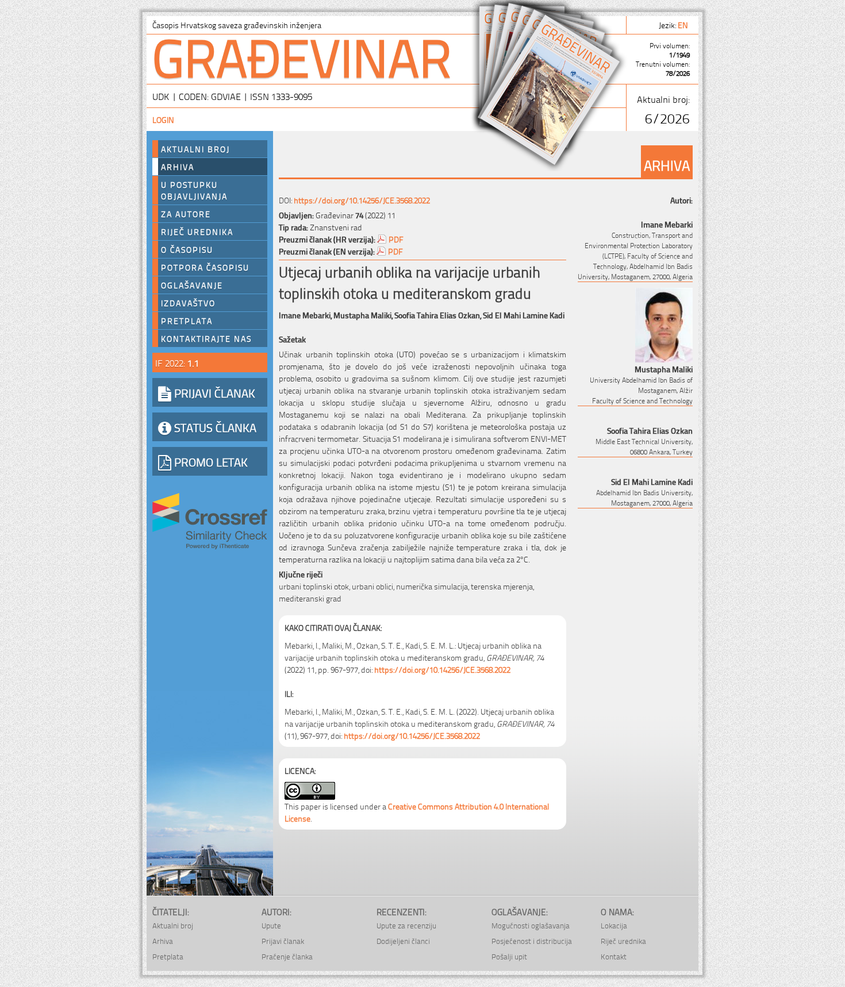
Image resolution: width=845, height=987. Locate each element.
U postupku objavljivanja (194, 190)
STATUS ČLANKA (213, 426)
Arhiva (177, 166)
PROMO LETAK (209, 461)
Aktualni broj (195, 149)
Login (163, 119)
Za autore (186, 213)
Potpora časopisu (205, 267)
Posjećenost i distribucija (531, 940)
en (684, 24)
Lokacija (614, 925)
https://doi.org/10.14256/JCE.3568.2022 (362, 200)
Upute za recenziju (406, 925)
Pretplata (187, 320)
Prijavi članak (283, 940)
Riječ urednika (197, 231)
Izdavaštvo (188, 303)
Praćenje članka (287, 956)
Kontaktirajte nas (206, 338)
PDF (396, 239)
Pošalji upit (509, 956)
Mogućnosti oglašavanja (530, 925)
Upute (271, 925)
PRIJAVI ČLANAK (213, 392)
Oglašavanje (192, 285)
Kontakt (614, 956)
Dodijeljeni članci (403, 940)
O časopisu (187, 249)
